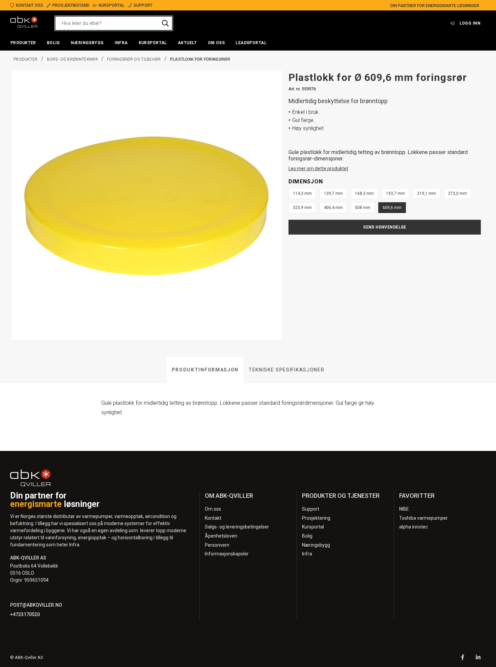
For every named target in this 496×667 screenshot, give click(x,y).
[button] (23, 43)
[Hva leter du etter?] (165, 23)
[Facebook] (462, 658)
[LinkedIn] (478, 658)
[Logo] (24, 23)
